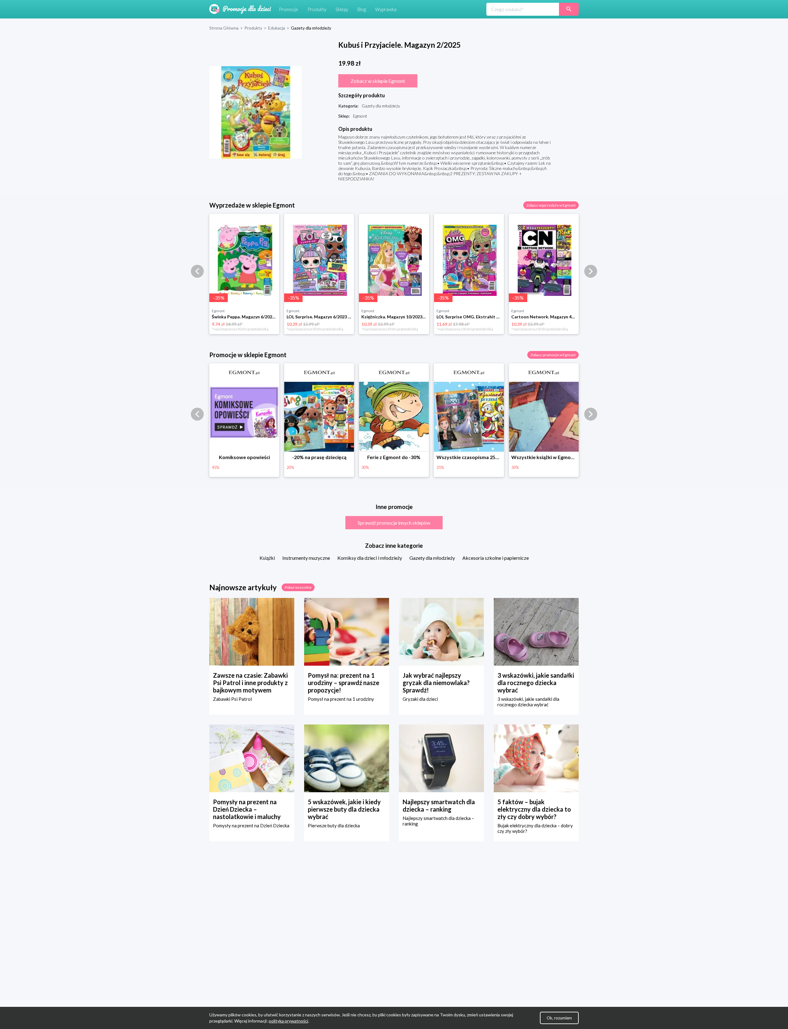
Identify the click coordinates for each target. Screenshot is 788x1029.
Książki (267, 558)
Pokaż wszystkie (298, 587)
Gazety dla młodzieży (432, 558)
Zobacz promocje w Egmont (553, 355)
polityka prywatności (288, 1020)
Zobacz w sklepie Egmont (378, 81)
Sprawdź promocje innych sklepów (394, 523)
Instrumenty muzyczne (306, 558)
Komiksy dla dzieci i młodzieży (369, 558)
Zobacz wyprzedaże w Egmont (551, 205)
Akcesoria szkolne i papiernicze (495, 558)
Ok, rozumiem (559, 1017)
